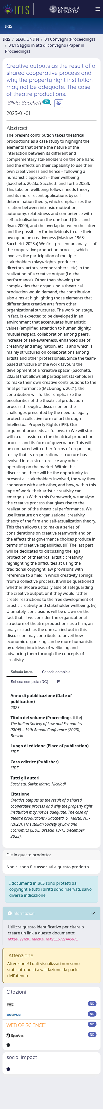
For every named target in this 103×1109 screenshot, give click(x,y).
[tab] (59, 681)
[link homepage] (18, 9)
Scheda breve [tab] (21, 671)
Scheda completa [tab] (56, 671)
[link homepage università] (64, 9)
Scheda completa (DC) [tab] (29, 681)
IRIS (6, 39)
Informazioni (23, 913)
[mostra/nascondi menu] (98, 9)
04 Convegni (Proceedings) (69, 39)
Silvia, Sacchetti (25, 102)
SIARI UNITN (27, 39)
